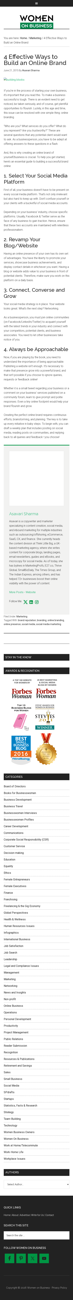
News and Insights (15, 992)
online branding (56, 620)
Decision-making (14, 853)
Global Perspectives (16, 912)
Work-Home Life (13, 1152)
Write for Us (37, 1215)
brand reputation (27, 620)
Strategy (9, 1112)
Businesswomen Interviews (20, 813)
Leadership (10, 959)
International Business (17, 939)
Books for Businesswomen (20, 793)
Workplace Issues (14, 1158)
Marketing (21, 616)
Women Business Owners (19, 1132)
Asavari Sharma (23, 513)
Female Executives (15, 886)
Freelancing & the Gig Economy (22, 906)
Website (31, 592)
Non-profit (10, 999)
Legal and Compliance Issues (21, 966)
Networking (10, 985)
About (15, 1215)
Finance (8, 892)
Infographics (11, 932)
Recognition (11, 1052)
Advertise (25, 1215)
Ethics (7, 872)
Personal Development (17, 1019)
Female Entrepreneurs (17, 879)
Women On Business (16, 1138)
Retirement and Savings (18, 1065)
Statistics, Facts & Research (20, 1105)
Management (11, 972)
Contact (49, 1215)
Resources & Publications (19, 1059)
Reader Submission (15, 1045)
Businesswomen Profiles (19, 819)
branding (42, 620)
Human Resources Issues (19, 926)
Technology (10, 1125)
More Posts (16, 592)
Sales (7, 1072)
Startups (9, 1099)
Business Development (18, 799)
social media (28, 624)
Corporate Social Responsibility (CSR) (26, 839)
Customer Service (14, 846)
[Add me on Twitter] (25, 602)
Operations (10, 1012)
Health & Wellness (15, 919)
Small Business (13, 1079)
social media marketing (48, 624)
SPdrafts (9, 1092)
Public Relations (13, 1039)
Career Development (16, 826)
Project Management (16, 1032)
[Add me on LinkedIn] (31, 602)
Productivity (11, 1025)
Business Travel (13, 806)
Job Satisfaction (13, 946)
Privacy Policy (59, 1287)
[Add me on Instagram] (37, 602)
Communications (13, 833)
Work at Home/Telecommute (21, 1145)
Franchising (10, 899)
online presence (12, 624)
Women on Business (36, 21)
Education (9, 859)
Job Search (10, 952)
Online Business (13, 1005)
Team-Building (12, 1118)
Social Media (11, 1085)
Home (7, 1215)
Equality (8, 866)
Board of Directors (15, 786)
